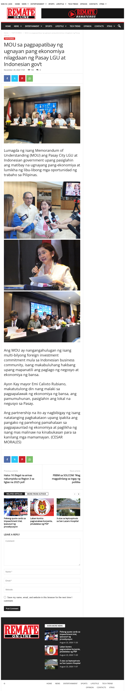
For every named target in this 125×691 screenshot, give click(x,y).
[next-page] (78, 494)
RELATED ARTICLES (14, 494)
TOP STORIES (17, 33)
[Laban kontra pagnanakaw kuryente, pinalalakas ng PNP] (42, 507)
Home (6, 33)
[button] (119, 26)
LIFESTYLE (60, 4)
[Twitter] (14, 78)
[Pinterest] (22, 78)
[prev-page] (74, 494)
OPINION (83, 4)
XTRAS (101, 4)
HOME (17, 4)
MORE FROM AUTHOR (36, 494)
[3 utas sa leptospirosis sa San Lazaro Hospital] (68, 507)
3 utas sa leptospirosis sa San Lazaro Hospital (67, 520)
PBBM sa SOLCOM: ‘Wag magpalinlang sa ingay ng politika (66, 479)
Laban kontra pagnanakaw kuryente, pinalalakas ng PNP (41, 521)
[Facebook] (7, 78)
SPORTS (51, 4)
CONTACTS (93, 4)
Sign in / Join (6, 4)
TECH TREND (73, 4)
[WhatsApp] (29, 78)
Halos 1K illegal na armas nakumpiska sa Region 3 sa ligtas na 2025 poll (19, 479)
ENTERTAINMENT (37, 4)
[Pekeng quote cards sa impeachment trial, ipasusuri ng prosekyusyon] (16, 507)
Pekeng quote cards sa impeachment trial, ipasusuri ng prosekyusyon (15, 522)
